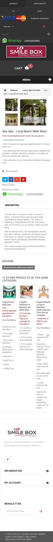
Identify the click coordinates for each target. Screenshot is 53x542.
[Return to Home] (5, 90)
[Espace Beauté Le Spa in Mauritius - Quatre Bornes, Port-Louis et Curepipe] (44, 292)
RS (13, 11)
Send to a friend (12, 189)
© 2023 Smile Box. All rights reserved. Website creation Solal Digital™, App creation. (25, 535)
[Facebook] (7, 459)
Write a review (8, 184)
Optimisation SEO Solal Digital (18, 539)
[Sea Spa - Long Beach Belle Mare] (11, 105)
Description (12, 205)
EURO (40, 11)
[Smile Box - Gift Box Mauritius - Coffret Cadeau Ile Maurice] (26, 51)
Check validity (40, 4)
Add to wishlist (11, 171)
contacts (13, 4)
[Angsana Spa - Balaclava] (9, 292)
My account (12, 482)
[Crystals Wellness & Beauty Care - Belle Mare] (26, 292)
